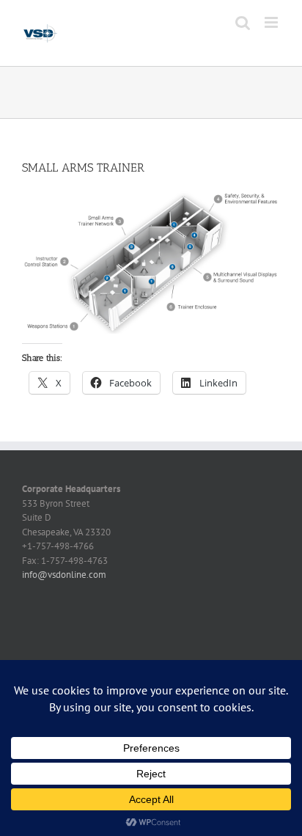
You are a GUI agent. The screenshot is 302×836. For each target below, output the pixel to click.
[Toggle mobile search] (242, 22)
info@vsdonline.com (64, 574)
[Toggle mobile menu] (272, 22)
